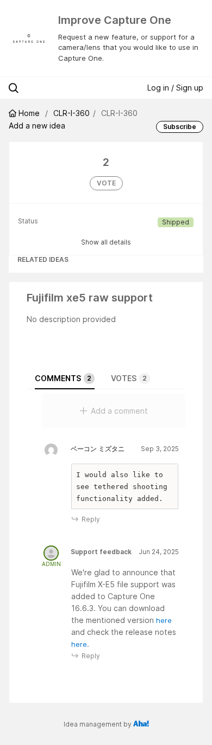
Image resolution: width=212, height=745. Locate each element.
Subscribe (179, 127)
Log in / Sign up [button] (175, 87)
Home (29, 113)
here (164, 620)
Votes (129, 378)
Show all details (106, 242)
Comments (63, 378)
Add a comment (119, 410)
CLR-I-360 (71, 113)
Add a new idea (37, 125)
